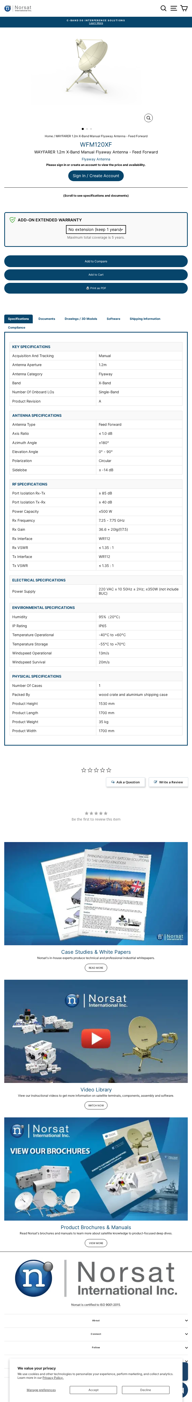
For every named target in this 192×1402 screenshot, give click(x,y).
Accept (93, 1390)
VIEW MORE (96, 1243)
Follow (96, 1347)
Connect (96, 1334)
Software (113, 319)
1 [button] (83, 129)
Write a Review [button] (171, 782)
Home (49, 136)
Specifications (18, 319)
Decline (145, 1390)
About (96, 1320)
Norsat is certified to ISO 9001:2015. (96, 1305)
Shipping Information (145, 319)
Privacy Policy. (53, 1378)
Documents (46, 319)
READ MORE (96, 967)
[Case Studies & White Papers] (96, 893)
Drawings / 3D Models (81, 319)
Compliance (16, 327)
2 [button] (87, 129)
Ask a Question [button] (128, 782)
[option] (96, 22)
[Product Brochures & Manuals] (96, 1169)
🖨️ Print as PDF (96, 288)
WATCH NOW (96, 1105)
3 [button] (91, 129)
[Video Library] (96, 1031)
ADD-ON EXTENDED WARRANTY (50, 219)
